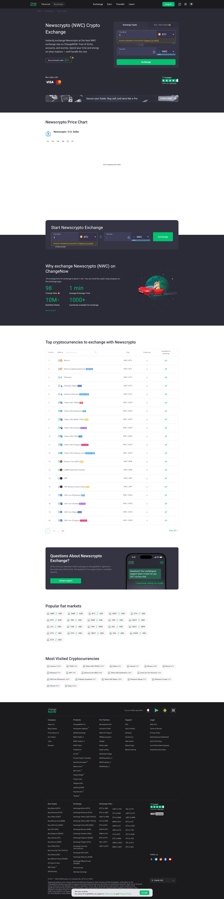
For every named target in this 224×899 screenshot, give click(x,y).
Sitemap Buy (52, 871)
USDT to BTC (103, 846)
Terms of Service (156, 729)
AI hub (75, 754)
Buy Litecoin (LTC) (54, 838)
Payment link (78, 792)
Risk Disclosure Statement (159, 737)
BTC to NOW (130, 834)
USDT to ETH (130, 813)
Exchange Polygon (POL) (82, 842)
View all (172, 530)
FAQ (126, 724)
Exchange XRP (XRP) (80, 853)
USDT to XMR (104, 817)
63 (63, 531)
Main (39, 11)
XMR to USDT (117, 843)
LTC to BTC (116, 834)
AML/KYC (153, 724)
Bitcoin (67, 360)
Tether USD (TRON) (73, 403)
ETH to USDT (130, 826)
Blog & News (52, 729)
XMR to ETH (116, 830)
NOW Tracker (78, 741)
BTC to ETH (103, 838)
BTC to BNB (116, 838)
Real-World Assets (79, 762)
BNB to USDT (117, 847)
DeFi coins (77, 771)
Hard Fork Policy (156, 741)
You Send (122, 32)
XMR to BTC (103, 829)
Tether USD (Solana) (75, 428)
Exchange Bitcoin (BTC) (81, 808)
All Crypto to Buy (54, 863)
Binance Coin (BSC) (73, 461)
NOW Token (77, 745)
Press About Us (53, 733)
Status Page (129, 745)
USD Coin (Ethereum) (74, 495)
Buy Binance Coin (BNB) (56, 821)
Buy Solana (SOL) (54, 855)
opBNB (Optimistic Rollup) (74, 470)
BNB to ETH (103, 833)
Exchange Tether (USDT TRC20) (84, 821)
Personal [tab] (45, 4)
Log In (168, 4)
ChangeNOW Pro (79, 724)
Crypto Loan (77, 779)
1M (58, 141)
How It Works (130, 729)
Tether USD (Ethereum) (75, 411)
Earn (109, 4)
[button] (166, 34)
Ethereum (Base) (72, 386)
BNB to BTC (116, 822)
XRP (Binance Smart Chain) (76, 487)
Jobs (49, 741)
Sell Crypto (52, 867)
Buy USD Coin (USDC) (55, 825)
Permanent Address (80, 729)
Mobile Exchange (79, 733)
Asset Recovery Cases (158, 750)
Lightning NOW (78, 787)
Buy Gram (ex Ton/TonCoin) (58, 850)
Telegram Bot (78, 783)
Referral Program (105, 733)
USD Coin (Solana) (74, 504)
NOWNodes (103, 766)
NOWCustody (104, 762)
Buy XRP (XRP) (53, 829)
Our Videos (52, 737)
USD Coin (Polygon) (75, 520)
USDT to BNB (130, 817)
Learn (132, 4)
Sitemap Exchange (80, 872)
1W (52, 141)
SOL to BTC (103, 842)
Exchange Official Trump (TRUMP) (82, 862)
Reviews (51, 745)
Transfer (120, 4)
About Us (51, 724)
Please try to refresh (151, 40)
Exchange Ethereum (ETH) (82, 812)
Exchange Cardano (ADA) (82, 833)
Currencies (49, 11)
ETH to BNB (116, 817)
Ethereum (68, 377)
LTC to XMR (116, 813)
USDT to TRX (117, 809)
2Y (72, 141)
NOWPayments (104, 758)
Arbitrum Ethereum (76, 394)
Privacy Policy (155, 733)
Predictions (77, 750)
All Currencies (78, 868)
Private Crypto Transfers (82, 758)
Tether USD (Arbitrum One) (79, 453)
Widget (101, 741)
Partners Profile (105, 729)
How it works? (51, 310)
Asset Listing (103, 750)
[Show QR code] (173, 710)
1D (48, 141)
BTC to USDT (103, 812)
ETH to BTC (103, 825)
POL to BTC (130, 843)
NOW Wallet (77, 737)
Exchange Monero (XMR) (82, 829)
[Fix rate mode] (154, 52)
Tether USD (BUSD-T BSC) (76, 419)
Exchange (98, 4)
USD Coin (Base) (72, 512)
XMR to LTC (116, 826)
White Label (103, 745)
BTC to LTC (129, 822)
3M (63, 141)
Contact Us (129, 737)
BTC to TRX (130, 830)
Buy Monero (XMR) (54, 842)
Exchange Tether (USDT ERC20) (84, 817)
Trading (76, 796)
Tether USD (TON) (73, 436)
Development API (105, 724)
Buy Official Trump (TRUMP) (58, 859)
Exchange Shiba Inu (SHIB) (83, 857)
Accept (144, 893)
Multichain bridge (105, 754)
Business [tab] (58, 4)
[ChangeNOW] (33, 4)
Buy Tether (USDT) (54, 817)
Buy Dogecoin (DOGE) (55, 833)
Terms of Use (110, 894)
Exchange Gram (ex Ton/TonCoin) (80, 847)
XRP (65, 478)
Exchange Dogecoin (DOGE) (83, 838)
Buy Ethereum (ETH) (55, 812)
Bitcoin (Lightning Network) (78, 369)
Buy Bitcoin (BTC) (54, 808)
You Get (122, 49)
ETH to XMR (103, 821)
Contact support (65, 581)
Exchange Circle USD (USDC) (83, 825)
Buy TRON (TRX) (54, 846)
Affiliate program (105, 737)
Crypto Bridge (78, 775)
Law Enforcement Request (159, 745)
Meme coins (77, 766)
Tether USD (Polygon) (76, 445)
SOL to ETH (130, 809)
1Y (68, 141)
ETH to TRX (130, 838)
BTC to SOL (130, 847)
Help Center (129, 741)
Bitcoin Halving (130, 750)
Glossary (128, 733)
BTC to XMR (103, 808)
